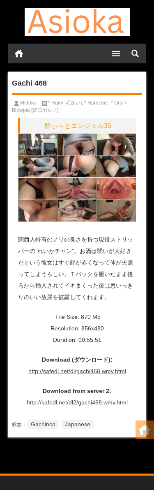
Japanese (77, 424)
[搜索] (135, 53)
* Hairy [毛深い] (65, 103)
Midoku (28, 103)
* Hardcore (96, 103)
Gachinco (43, 424)
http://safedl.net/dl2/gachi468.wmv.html (77, 402)
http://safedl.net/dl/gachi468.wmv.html (77, 371)
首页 (19, 53)
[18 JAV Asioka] (77, 22)
